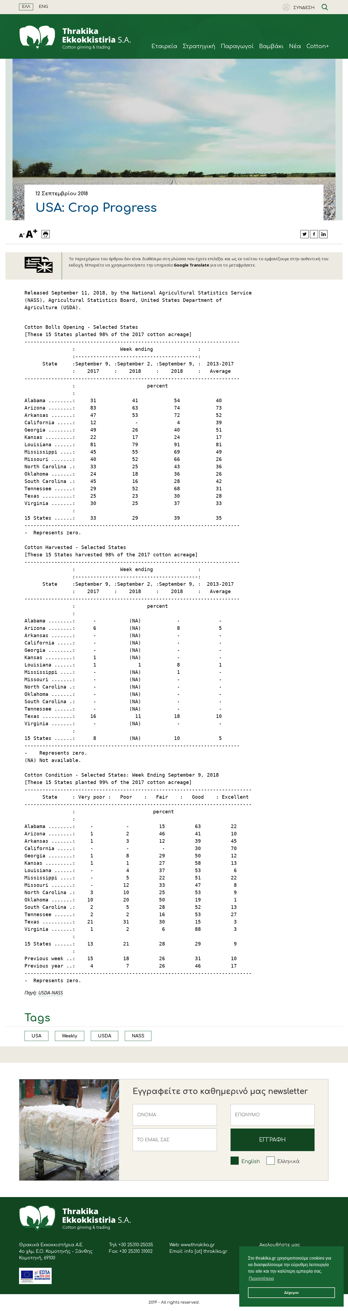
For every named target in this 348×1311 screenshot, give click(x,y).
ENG (43, 6)
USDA (104, 1036)
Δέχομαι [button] (291, 1292)
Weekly (69, 1036)
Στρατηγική (199, 46)
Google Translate (191, 265)
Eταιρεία (164, 46)
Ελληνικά (288, 1161)
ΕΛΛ (26, 6)
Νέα (295, 46)
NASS (138, 1036)
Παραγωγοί (237, 46)
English (250, 1161)
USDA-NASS (50, 992)
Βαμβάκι (271, 46)
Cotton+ (317, 46)
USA (36, 1036)
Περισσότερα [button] (261, 1278)
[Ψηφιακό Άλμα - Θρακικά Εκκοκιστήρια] (35, 1282)
